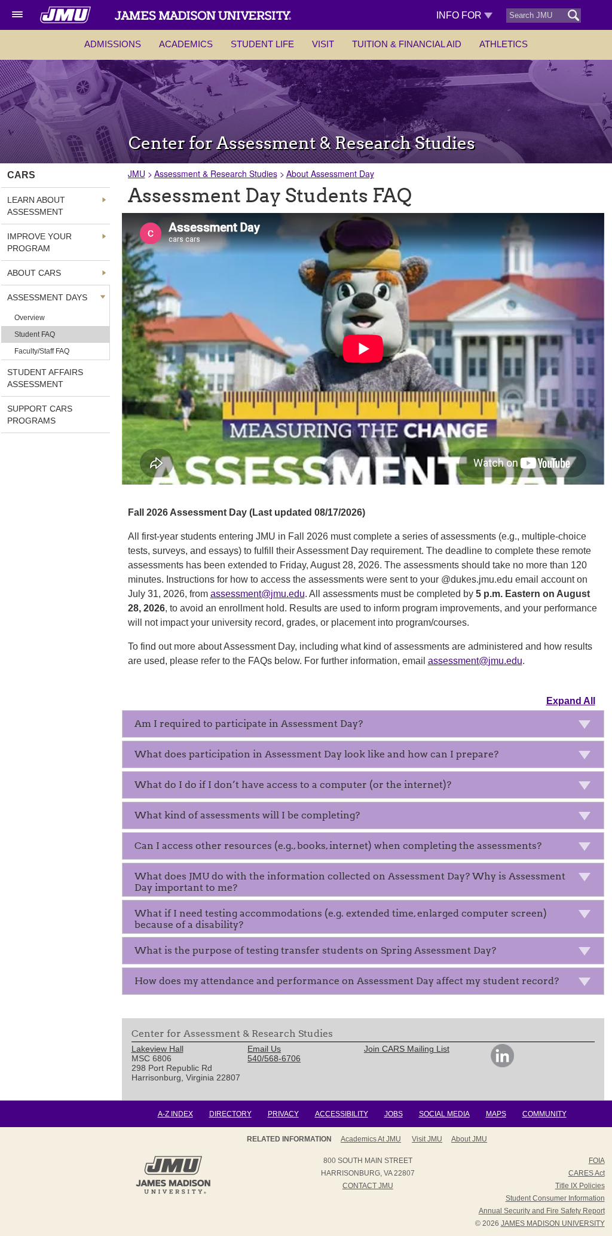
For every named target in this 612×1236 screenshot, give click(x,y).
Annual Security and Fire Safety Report (542, 1211)
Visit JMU (427, 1139)
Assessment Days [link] (47, 297)
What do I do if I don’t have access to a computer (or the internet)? (292, 784)
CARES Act (586, 1173)
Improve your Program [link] (39, 242)
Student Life (262, 44)
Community (544, 1114)
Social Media (444, 1114)
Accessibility (341, 1114)
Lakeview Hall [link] (157, 1049)
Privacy (283, 1114)
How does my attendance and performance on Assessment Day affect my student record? (346, 981)
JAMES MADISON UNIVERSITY (553, 1223)
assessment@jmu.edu (257, 594)
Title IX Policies (580, 1186)
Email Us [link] (264, 1049)
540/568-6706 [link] (274, 1058)
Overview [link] (29, 317)
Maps (496, 1114)
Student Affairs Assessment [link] (45, 378)
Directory (230, 1114)
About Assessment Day (330, 173)
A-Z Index (175, 1114)
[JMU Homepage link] (173, 1192)
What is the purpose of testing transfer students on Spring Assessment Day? (315, 950)
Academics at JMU (371, 1139)
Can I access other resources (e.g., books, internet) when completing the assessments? (337, 845)
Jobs (393, 1114)
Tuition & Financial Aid (406, 44)
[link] (502, 1064)
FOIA (597, 1160)
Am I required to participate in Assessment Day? (248, 723)
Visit (323, 44)
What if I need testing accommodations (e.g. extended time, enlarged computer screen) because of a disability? (340, 919)
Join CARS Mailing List (406, 1049)
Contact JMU (367, 1186)
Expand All (570, 701)
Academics (186, 44)
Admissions (112, 44)
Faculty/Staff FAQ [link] (41, 351)
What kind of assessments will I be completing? (247, 815)
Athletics (503, 44)
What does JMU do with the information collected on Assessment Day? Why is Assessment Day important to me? (349, 881)
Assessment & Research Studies (215, 173)
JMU (136, 173)
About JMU (469, 1139)
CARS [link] (21, 175)
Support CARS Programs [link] (39, 414)
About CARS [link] (34, 273)
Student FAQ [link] (34, 334)
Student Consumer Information (555, 1198)
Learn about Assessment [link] (36, 206)
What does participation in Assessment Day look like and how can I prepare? (316, 754)
